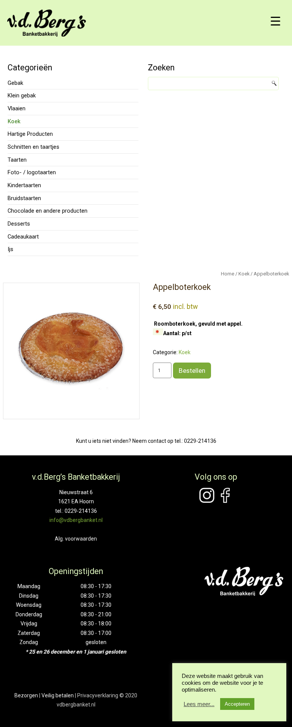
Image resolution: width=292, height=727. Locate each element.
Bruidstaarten (24, 198)
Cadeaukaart (23, 236)
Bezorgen (26, 695)
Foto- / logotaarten (32, 172)
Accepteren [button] (237, 704)
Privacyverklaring (97, 695)
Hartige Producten (30, 133)
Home (227, 274)
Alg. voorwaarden (76, 539)
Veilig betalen (57, 695)
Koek (14, 121)
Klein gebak (22, 95)
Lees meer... (199, 704)
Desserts (19, 223)
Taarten (17, 159)
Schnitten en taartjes (33, 146)
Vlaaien (16, 108)
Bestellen (192, 370)
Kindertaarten (24, 185)
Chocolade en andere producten (47, 210)
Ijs (10, 249)
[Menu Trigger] (275, 21)
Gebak (15, 83)
